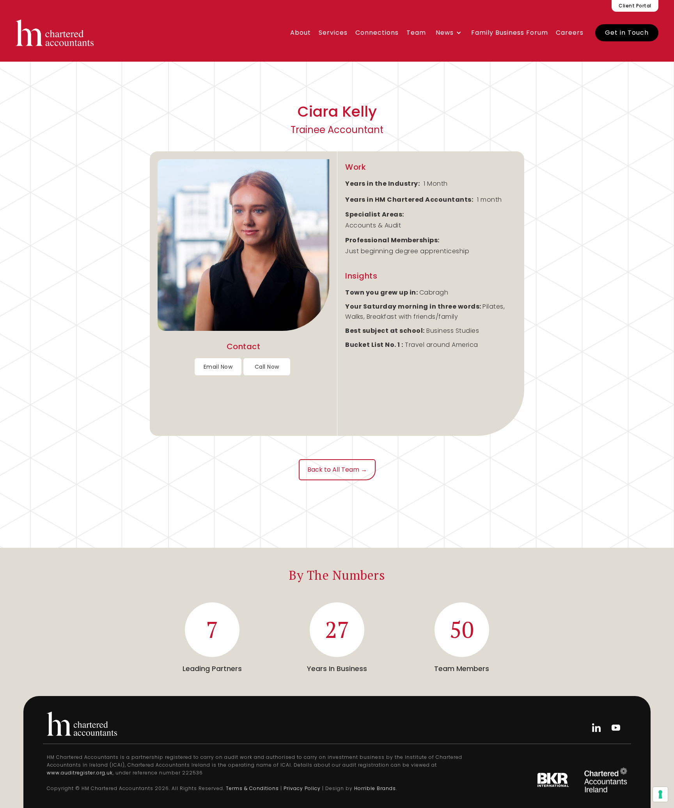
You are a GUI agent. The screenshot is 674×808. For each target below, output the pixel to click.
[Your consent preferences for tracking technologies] (660, 794)
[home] (55, 33)
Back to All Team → (337, 469)
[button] (448, 33)
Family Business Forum (509, 32)
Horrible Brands (375, 788)
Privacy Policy (302, 788)
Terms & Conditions (252, 788)
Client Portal (635, 5)
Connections (377, 32)
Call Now (267, 367)
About (300, 32)
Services (333, 32)
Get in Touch (627, 32)
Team (416, 32)
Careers (570, 32)
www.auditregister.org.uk (80, 772)
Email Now (218, 367)
